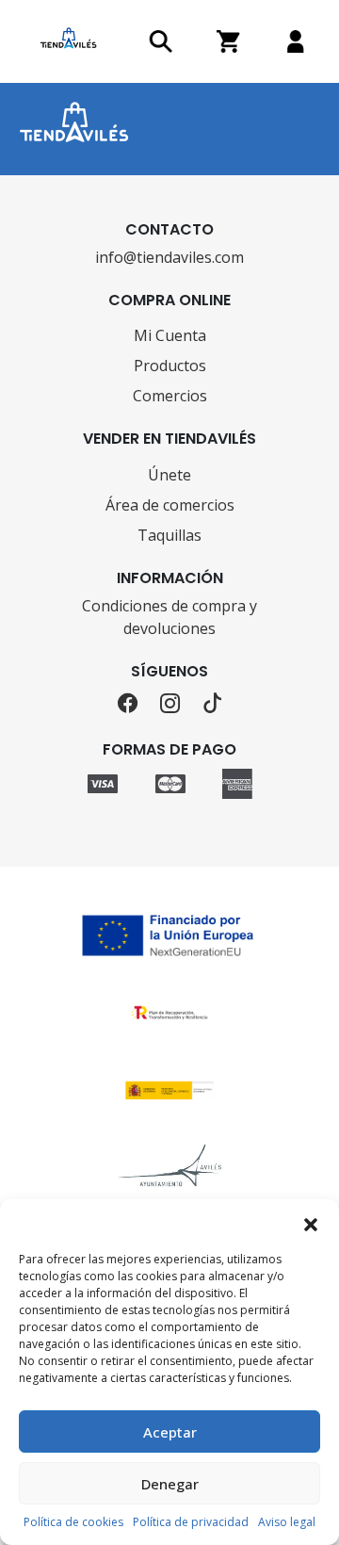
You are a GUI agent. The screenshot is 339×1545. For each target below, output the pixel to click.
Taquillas (169, 535)
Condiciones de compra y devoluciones (169, 617)
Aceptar (170, 1432)
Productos (170, 365)
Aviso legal (286, 1522)
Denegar (170, 1483)
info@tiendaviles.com (169, 257)
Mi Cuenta (170, 335)
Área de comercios (169, 505)
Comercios (170, 395)
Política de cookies (73, 1522)
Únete (169, 474)
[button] (310, 1222)
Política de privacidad (191, 1522)
